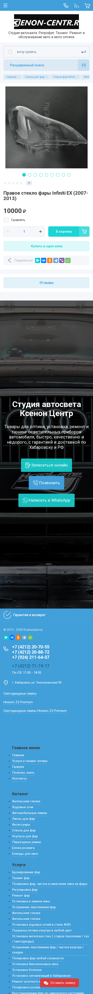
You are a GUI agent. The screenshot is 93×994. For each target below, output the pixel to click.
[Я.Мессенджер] (37, 260)
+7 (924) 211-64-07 (30, 657)
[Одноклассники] (49, 260)
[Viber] (61, 260)
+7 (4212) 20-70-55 (30, 647)
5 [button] (46, 175)
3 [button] (35, 175)
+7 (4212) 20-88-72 (30, 652)
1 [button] (24, 175)
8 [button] (63, 175)
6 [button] (52, 175)
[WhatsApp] (68, 260)
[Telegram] (55, 260)
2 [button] (29, 175)
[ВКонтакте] (43, 260)
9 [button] (69, 175)
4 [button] (41, 175)
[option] (46, 127)
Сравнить (18, 220)
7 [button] (57, 175)
